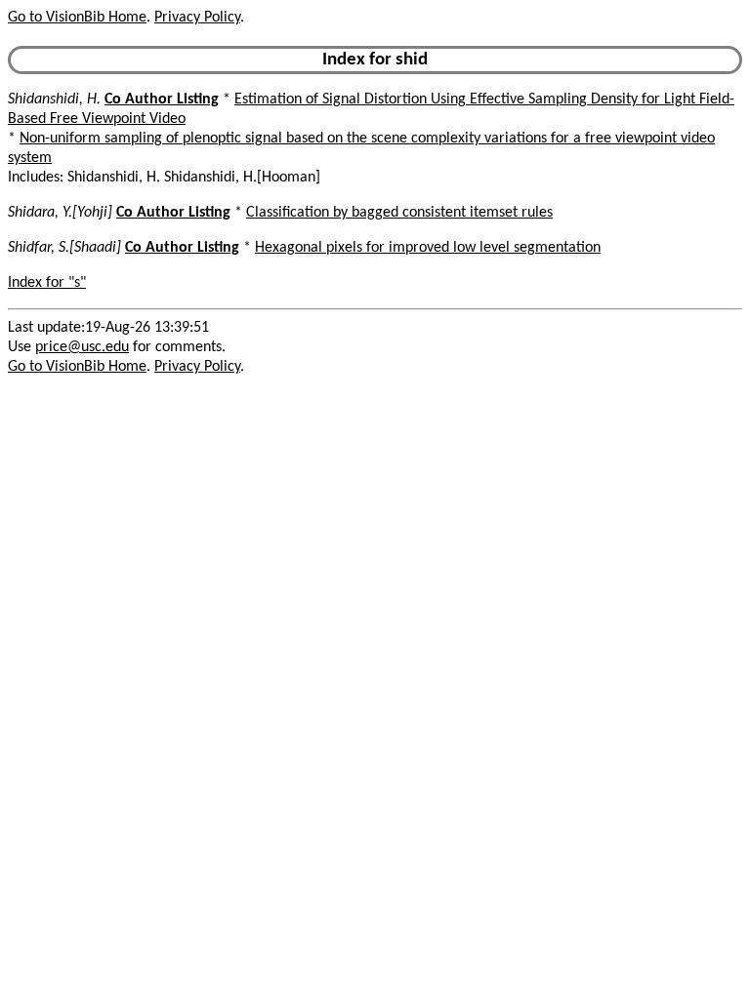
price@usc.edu (82, 347)
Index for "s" (47, 283)
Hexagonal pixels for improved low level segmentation (428, 248)
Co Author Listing (161, 99)
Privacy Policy (197, 17)
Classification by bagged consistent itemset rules (399, 212)
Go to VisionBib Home (77, 17)
